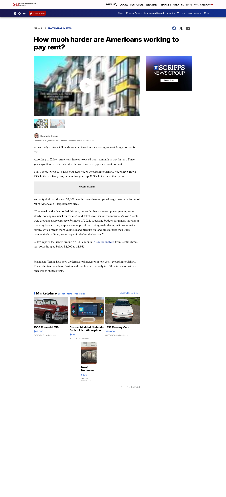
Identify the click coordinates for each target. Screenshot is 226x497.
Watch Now (202, 4)
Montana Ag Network (154, 13)
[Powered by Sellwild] (135, 387)
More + (207, 13)
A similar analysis (103, 242)
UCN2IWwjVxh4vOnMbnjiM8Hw (25, 13)
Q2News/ (16, 13)
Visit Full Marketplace (130, 293)
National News (60, 28)
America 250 (173, 13)
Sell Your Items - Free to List (71, 294)
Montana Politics (134, 13)
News (120, 13)
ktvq (20, 13)
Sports (166, 4)
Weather (152, 4)
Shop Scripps (182, 4)
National (136, 4)
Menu (110, 4)
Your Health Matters (191, 13)
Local (124, 4)
